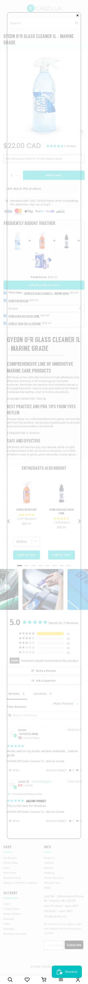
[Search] (10, 979)
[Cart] (44, 979)
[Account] (77, 979)
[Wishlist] (27, 979)
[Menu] (60, 979)
